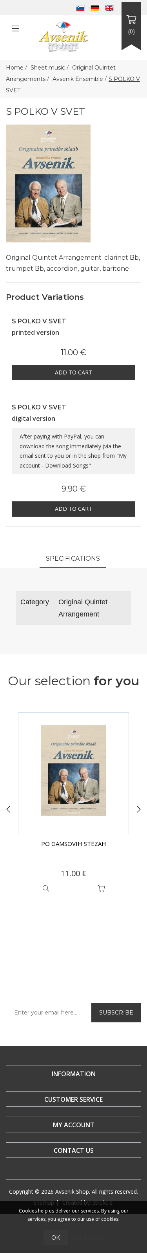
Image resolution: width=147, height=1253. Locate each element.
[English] (109, 7)
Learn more (86, 1237)
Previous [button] (8, 809)
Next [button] (138, 809)
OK (55, 1237)
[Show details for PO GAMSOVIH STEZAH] (73, 773)
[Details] (46, 888)
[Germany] (95, 7)
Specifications (73, 558)
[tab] (73, 559)
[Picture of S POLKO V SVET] (48, 182)
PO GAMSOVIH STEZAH (73, 844)
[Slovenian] (80, 7)
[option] (73, 804)
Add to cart (73, 372)
